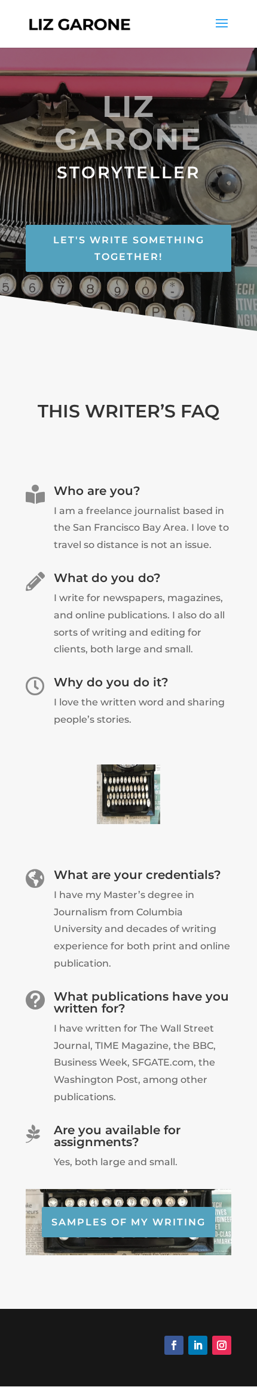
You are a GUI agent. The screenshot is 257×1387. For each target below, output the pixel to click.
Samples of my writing (128, 1222)
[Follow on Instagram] (221, 1345)
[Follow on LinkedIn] (197, 1345)
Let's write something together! (128, 248)
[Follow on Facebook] (173, 1345)
